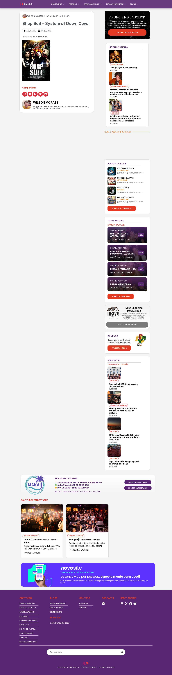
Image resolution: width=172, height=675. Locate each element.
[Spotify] (103, 603)
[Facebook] (130, 603)
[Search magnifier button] (122, 652)
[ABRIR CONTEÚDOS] (63, 4)
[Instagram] (122, 603)
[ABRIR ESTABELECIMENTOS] (125, 4)
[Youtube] (134, 603)
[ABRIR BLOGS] (137, 4)
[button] (24, 94)
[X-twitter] (126, 603)
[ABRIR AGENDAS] (78, 4)
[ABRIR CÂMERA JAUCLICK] (101, 4)
